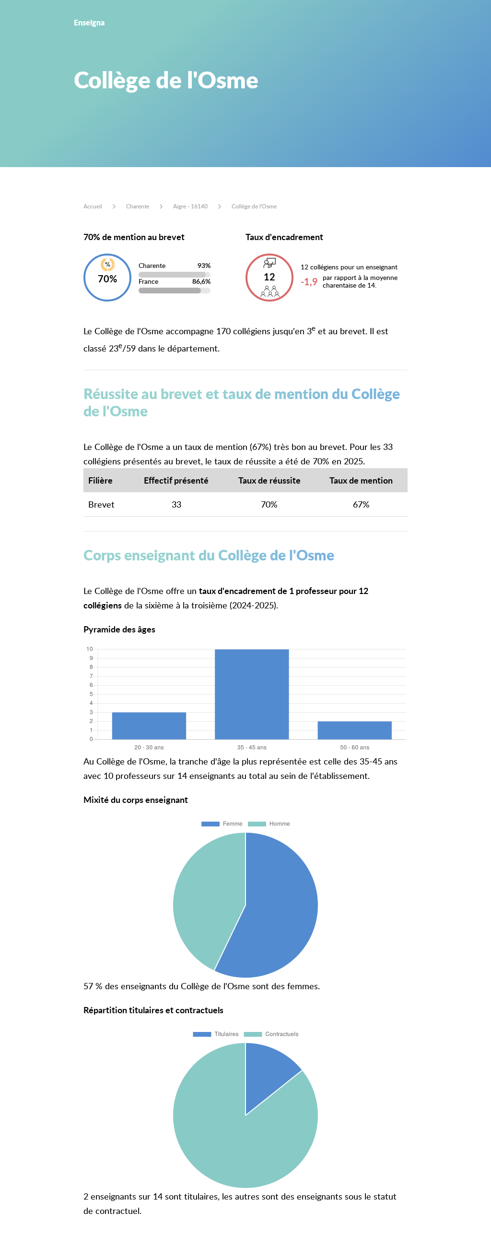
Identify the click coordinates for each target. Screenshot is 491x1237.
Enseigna (89, 22)
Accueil (92, 206)
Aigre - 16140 (190, 206)
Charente (137, 206)
